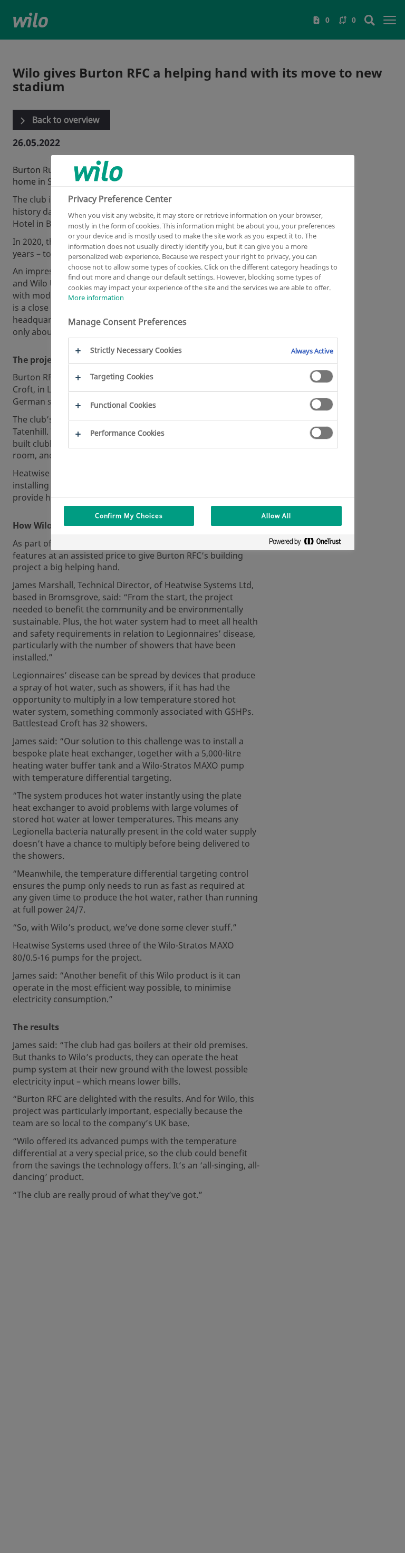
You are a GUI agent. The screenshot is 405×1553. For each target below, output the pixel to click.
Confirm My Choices (129, 515)
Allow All (276, 515)
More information (96, 297)
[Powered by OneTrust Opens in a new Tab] (309, 543)
